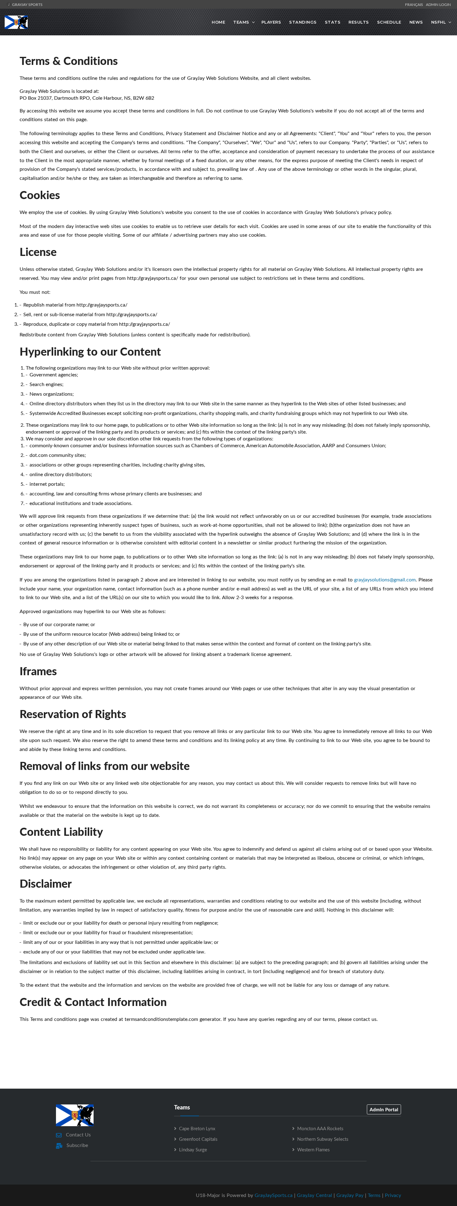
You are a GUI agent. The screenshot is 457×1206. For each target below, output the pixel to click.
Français (415, 4)
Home (218, 22)
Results (359, 22)
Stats (333, 22)
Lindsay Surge (193, 1149)
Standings (303, 22)
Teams (241, 22)
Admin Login (438, 4)
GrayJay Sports (27, 4)
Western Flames (313, 1149)
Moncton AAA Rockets (320, 1128)
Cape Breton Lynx (197, 1128)
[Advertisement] (228, 1061)
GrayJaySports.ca (274, 1195)
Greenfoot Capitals (198, 1139)
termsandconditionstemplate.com (161, 1019)
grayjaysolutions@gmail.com (385, 579)
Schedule (389, 22)
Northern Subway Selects (322, 1139)
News (416, 22)
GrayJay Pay (349, 1195)
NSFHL (438, 22)
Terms (374, 1195)
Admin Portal (384, 1109)
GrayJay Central (314, 1195)
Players (271, 22)
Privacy (393, 1195)
